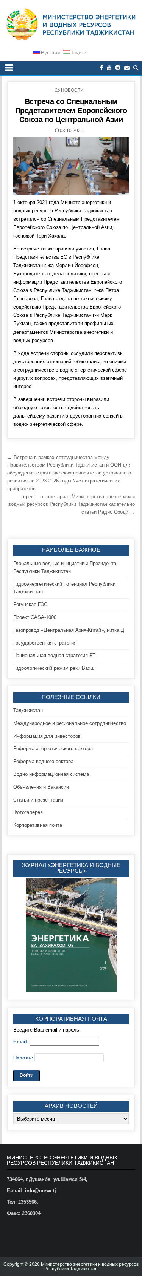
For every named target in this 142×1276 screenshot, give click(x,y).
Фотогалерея (28, 812)
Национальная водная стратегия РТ (54, 655)
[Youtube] (109, 68)
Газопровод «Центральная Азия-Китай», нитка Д (68, 630)
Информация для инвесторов (47, 736)
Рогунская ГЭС (30, 604)
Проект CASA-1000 (34, 617)
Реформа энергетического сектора (53, 748)
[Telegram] (117, 68)
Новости (72, 90)
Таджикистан (28, 710)
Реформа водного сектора (43, 761)
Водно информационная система (51, 774)
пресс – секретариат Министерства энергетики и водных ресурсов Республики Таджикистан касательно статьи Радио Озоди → (71, 504)
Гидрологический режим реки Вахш (53, 668)
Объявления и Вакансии (41, 787)
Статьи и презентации (38, 800)
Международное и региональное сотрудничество (69, 723)
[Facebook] (101, 68)
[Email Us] (127, 68)
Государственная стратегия (44, 643)
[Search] (135, 68)
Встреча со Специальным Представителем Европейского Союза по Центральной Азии (71, 110)
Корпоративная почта (37, 825)
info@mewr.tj (40, 1190)
